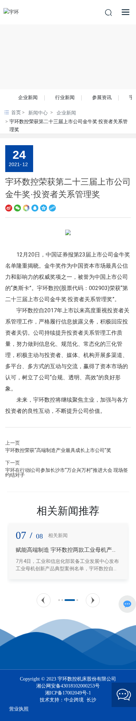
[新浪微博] (8, 207)
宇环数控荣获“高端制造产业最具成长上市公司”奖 (58, 450)
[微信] (17, 207)
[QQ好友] (34, 207)
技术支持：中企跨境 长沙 (68, 700)
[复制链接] (52, 207)
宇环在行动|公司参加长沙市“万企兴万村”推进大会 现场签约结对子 (66, 472)
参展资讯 (102, 97)
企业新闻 (28, 97)
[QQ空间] (43, 207)
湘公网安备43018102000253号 (68, 686)
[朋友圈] (26, 207)
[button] (44, 600)
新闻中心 (38, 113)
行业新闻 (65, 97)
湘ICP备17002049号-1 (68, 693)
